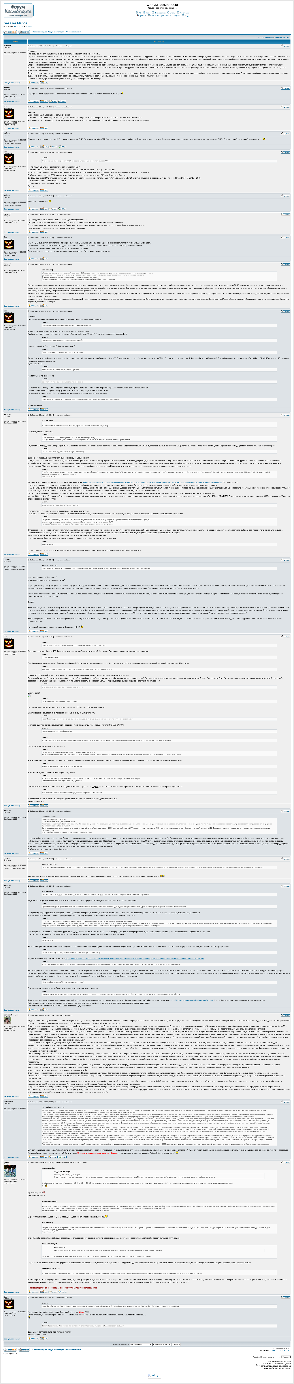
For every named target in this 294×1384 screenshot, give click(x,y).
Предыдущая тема (265, 37)
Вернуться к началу (12, 83)
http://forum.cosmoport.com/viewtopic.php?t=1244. (192, 1000)
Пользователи (160, 13)
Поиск (148, 13)
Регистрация (184, 13)
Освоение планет (73, 32)
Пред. (16, 26)
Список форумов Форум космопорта (48, 32)
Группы (172, 13)
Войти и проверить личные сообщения (165, 16)
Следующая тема (282, 37)
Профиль (142, 16)
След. (30, 26)
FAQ (139, 13)
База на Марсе (15, 23)
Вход (186, 16)
